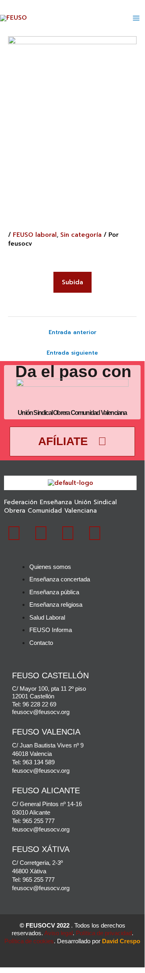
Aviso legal (58, 933)
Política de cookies (29, 941)
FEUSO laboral (35, 234)
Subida (72, 282)
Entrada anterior (72, 332)
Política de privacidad (104, 933)
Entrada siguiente (72, 353)
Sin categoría (81, 234)
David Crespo (121, 941)
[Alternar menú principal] (136, 18)
